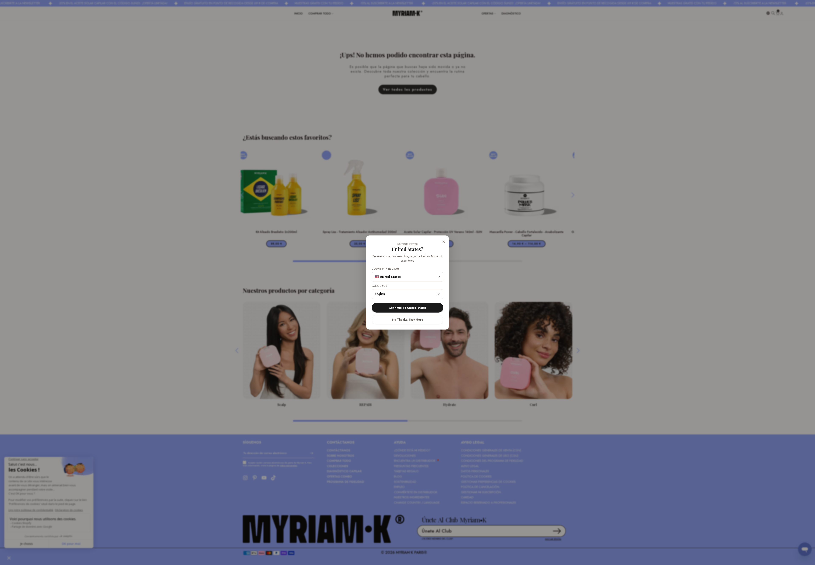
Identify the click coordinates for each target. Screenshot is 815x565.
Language (379, 286)
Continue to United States (407, 308)
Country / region (385, 269)
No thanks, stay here (407, 319)
